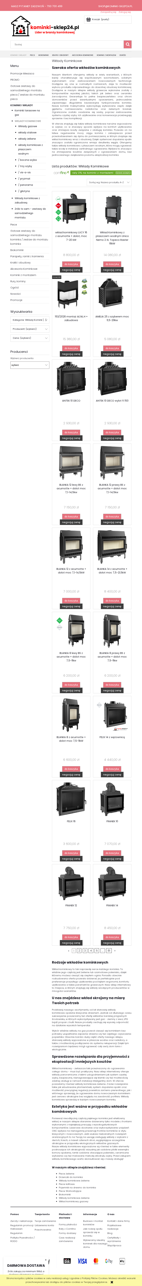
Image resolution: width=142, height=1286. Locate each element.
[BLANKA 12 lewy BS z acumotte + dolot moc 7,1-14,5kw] (71, 463)
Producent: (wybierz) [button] (25, 329)
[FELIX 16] (71, 799)
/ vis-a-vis (24, 172)
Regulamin (16, 1233)
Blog (109, 1233)
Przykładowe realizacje (114, 1227)
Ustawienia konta (44, 1225)
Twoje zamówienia (45, 1221)
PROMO (14, 80)
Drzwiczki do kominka (71, 1177)
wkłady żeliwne (27, 138)
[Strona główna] (45, 26)
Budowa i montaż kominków (93, 1222)
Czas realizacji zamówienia (67, 1239)
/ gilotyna (24, 191)
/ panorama (25, 185)
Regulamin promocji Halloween (21, 1227)
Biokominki (17, 250)
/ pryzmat (24, 178)
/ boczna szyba (27, 160)
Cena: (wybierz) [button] (22, 338)
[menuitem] (20, 55)
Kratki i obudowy (20, 262)
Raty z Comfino (67, 1228)
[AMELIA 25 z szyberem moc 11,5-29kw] (112, 295)
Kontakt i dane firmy (118, 1221)
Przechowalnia (43, 1229)
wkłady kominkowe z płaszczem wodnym (30, 149)
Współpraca (114, 1245)
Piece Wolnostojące (70, 1191)
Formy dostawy (67, 1233)
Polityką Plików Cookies (95, 1278)
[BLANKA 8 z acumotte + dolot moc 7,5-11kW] (71, 715)
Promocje (16, 300)
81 (109, 950)
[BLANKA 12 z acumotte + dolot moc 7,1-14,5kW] (71, 547)
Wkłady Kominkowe (28, 121)
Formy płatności (68, 1224)
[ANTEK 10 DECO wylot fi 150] (112, 379)
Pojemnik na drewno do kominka (77, 1187)
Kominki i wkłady (21, 105)
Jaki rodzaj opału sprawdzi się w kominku (92, 1232)
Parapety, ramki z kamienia (27, 256)
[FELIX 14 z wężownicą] (112, 715)
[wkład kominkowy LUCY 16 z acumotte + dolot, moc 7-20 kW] (71, 211)
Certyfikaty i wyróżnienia (114, 1239)
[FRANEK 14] (112, 884)
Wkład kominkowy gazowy (73, 1201)
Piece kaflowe (67, 1184)
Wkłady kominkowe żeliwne (74, 1180)
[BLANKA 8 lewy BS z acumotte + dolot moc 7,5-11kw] (71, 631)
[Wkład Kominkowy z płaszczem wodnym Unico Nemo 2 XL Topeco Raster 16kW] (112, 211)
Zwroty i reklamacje (21, 1221)
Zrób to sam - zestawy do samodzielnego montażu (30, 213)
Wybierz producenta (21, 358)
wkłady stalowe (27, 132)
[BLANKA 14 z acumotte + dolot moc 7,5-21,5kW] (112, 547)
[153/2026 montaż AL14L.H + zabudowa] (71, 295)
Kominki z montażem (23, 275)
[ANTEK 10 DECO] (71, 379)
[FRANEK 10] (112, 799)
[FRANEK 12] (71, 884)
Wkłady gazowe (27, 126)
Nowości (15, 294)
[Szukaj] (128, 44)
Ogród (14, 287)
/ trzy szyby (25, 166)
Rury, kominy (18, 281)
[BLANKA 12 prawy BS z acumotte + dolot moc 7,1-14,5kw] (112, 463)
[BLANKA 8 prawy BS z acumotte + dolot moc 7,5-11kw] (112, 631)
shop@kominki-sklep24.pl (115, 6)
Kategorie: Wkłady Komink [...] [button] (29, 320)
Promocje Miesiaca (22, 73)
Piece (13, 224)
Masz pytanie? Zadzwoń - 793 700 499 (36, 6)
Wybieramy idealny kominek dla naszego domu (95, 1243)
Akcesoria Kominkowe (23, 269)
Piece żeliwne (66, 1173)
